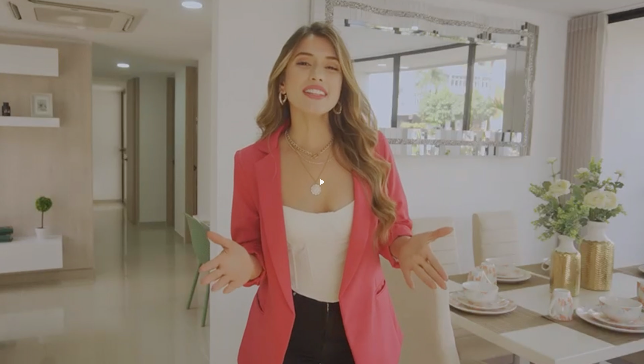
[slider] (320, 360)
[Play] (322, 182)
